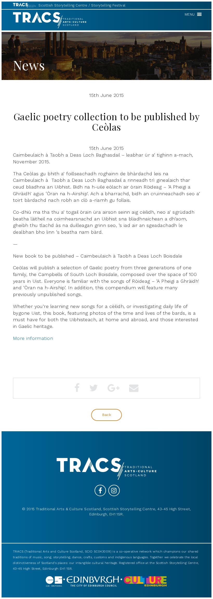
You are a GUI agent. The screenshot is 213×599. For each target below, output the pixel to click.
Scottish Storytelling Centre (63, 5)
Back (106, 415)
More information (33, 338)
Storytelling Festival (108, 5)
